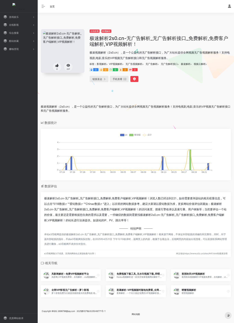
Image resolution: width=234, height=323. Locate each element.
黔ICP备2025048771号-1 (94, 311)
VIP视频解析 (115, 63)
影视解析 (106, 31)
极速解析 (185, 63)
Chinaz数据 (93, 203)
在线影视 (94, 31)
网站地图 (136, 314)
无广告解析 (152, 63)
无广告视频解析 (134, 63)
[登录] (229, 6)
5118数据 (59, 203)
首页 (52, 6)
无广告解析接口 (169, 63)
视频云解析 (200, 63)
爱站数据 (75, 203)
